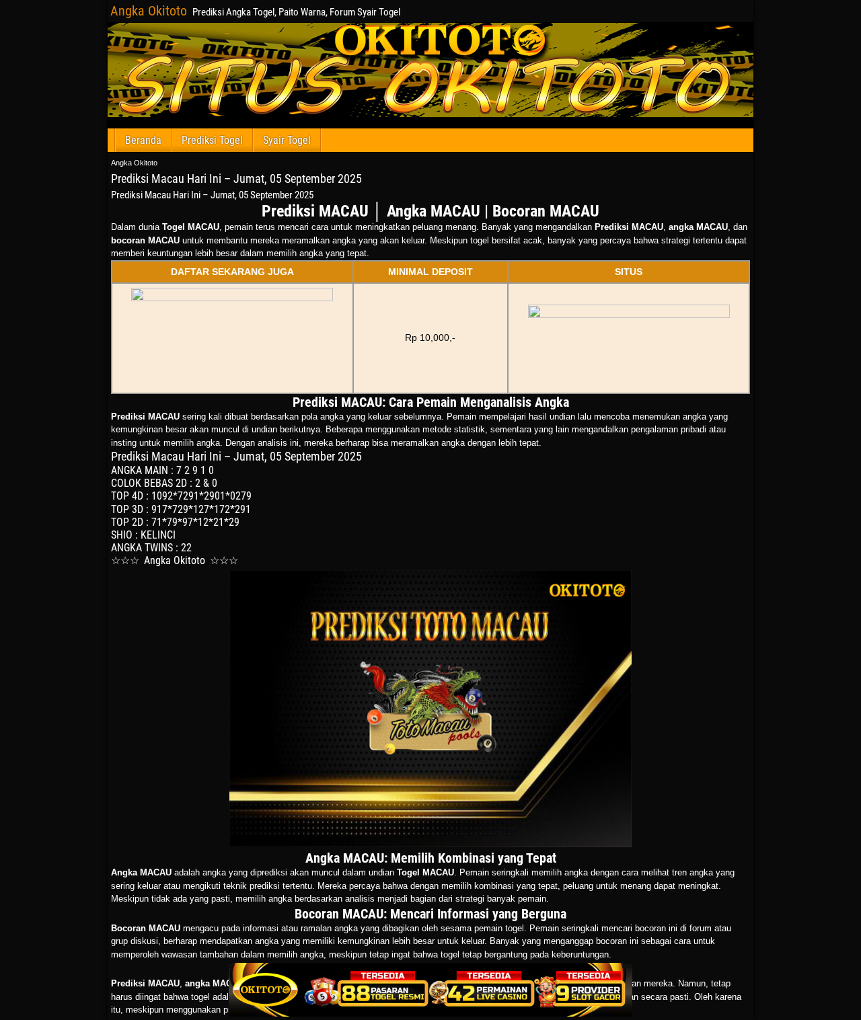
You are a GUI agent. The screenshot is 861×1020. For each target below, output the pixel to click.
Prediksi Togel (212, 140)
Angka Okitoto (148, 11)
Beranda (143, 140)
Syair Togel (287, 140)
